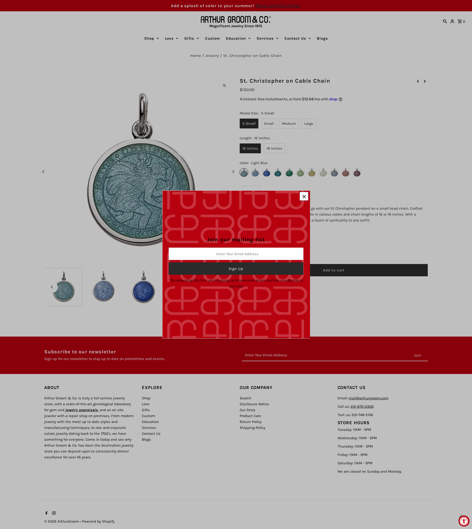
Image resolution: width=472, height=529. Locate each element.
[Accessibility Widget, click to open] (464, 521)
